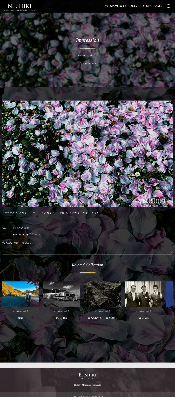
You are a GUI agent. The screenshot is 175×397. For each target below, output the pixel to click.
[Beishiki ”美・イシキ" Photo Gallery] (20, 6)
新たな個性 (61, 318)
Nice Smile (144, 318)
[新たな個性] (61, 294)
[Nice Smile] (143, 294)
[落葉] (20, 294)
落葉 (20, 318)
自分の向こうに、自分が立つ (102, 318)
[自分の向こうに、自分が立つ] (102, 294)
